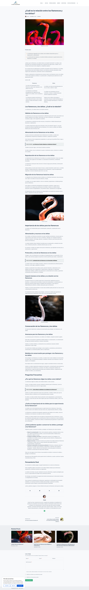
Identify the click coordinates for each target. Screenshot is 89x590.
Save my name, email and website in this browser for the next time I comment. (39, 571)
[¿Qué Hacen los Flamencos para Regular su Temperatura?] (44, 537)
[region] (13, 582)
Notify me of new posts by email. (33, 577)
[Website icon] (44, 511)
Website (53, 558)
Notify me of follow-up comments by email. (34, 574)
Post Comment (29, 580)
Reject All (13, 585)
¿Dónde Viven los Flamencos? (17, 544)
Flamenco (39, 16)
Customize (7, 585)
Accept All (20, 585)
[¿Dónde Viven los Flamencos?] (21, 537)
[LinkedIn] (59, 490)
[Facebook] (30, 490)
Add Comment (29, 562)
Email (40, 558)
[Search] (77, 3)
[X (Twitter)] (39, 490)
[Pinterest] (49, 490)
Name (27, 558)
